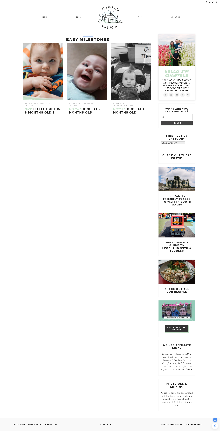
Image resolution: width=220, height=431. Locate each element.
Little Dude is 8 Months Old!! (42, 110)
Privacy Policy (35, 424)
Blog (78, 17)
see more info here (184, 369)
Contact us (51, 424)
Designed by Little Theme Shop (186, 424)
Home (44, 17)
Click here (180, 402)
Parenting (31, 104)
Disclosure (19, 424)
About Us (175, 17)
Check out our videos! (176, 329)
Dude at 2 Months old (129, 110)
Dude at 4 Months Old (85, 110)
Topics (141, 17)
